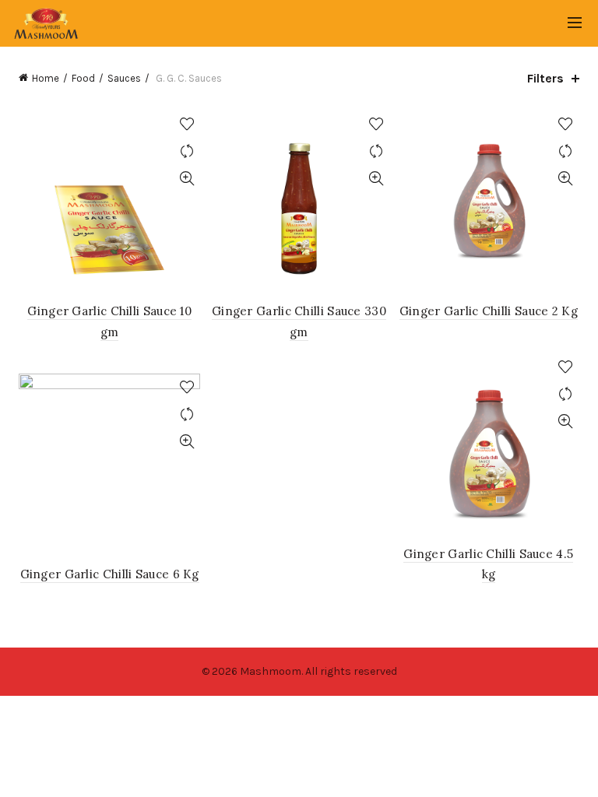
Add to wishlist (186, 124)
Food (83, 78)
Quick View (186, 178)
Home (45, 78)
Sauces (124, 78)
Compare (186, 151)
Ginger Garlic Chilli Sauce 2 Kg (488, 311)
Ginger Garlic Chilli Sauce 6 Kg (109, 574)
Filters (545, 78)
